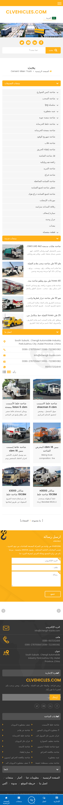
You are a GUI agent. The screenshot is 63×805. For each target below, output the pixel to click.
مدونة (14, 783)
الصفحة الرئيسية (42, 71)
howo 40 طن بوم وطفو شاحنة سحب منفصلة (43, 281)
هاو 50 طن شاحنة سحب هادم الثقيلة (44, 263)
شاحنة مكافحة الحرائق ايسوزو (17, 757)
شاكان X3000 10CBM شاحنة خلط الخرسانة (16, 492)
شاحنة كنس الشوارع (46, 92)
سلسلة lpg (50, 105)
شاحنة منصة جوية (47, 117)
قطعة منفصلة (49, 232)
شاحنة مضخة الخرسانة (45, 130)
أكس (4, 783)
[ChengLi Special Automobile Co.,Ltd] (26, 11)
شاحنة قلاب (50, 143)
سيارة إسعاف (49, 213)
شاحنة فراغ (50, 175)
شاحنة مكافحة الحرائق (49, 752)
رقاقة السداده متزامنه (45, 206)
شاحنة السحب (48, 98)
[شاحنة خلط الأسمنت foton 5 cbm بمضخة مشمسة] (16, 389)
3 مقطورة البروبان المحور (48, 730)
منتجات (9, 778)
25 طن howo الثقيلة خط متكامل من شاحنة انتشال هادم (43, 315)
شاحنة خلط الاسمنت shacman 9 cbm (47, 405)
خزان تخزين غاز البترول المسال (46, 735)
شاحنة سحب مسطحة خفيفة (47, 763)
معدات (52, 226)
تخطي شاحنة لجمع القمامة (43, 187)
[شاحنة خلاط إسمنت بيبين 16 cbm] (16, 433)
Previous (3, 610)
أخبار (19, 778)
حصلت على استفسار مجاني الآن (34, 800)
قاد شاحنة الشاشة (47, 156)
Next (59, 610)
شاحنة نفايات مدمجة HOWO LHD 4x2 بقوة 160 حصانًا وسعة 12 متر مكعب (43, 246)
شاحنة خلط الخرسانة (45, 124)
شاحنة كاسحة (24, 746)
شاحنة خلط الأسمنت (50, 725)
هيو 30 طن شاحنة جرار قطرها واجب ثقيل (43, 298)
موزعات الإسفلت (47, 200)
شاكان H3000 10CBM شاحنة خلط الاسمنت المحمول (47, 492)
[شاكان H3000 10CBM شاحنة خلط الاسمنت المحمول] (47, 476)
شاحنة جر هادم (23, 730)
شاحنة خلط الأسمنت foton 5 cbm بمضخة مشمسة (16, 405)
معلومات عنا (32, 778)
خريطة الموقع (28, 783)
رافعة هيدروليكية (47, 162)
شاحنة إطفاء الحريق (46, 149)
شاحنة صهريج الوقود (46, 136)
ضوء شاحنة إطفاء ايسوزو (48, 746)
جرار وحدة (50, 219)
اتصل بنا (43, 783)
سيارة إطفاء (25, 752)
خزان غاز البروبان (22, 741)
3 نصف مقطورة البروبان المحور (16, 763)
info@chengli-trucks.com (47, 355)
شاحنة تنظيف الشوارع (49, 741)
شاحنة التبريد (49, 168)
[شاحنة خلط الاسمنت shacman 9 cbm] (47, 389)
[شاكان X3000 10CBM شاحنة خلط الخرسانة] (16, 476)
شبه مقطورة (49, 111)
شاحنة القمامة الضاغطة (44, 181)
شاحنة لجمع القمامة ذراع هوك (41, 194)
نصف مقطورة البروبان (20, 725)
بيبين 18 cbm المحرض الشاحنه (46, 449)
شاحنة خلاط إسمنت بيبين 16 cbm (16, 449)
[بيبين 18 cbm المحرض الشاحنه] (47, 433)
